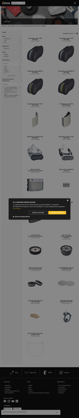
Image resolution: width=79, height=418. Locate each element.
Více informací (16, 208)
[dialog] (39, 209)
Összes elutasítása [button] (38, 212)
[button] (21, 216)
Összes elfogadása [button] (57, 212)
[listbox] (67, 200)
